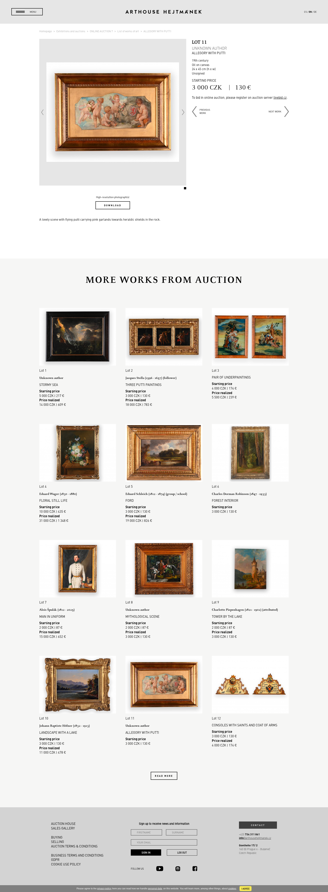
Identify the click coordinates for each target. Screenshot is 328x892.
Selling (57, 841)
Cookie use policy (66, 864)
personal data (155, 888)
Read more (164, 776)
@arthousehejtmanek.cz (255, 838)
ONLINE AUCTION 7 (101, 31)
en (310, 11)
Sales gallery (63, 828)
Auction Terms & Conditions (74, 846)
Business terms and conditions (77, 855)
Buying (56, 837)
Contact (258, 825)
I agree (245, 888)
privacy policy (104, 888)
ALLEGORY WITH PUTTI (157, 31)
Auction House (63, 823)
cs (305, 11)
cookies (232, 888)
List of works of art (128, 31)
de (315, 11)
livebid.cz (280, 97)
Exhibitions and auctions (71, 31)
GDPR (55, 859)
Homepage (45, 31)
